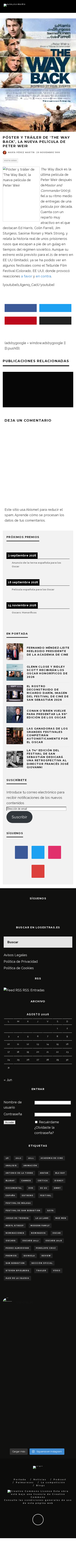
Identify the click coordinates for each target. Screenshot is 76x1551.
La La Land (42, 1218)
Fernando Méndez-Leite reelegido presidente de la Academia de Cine (48, 651)
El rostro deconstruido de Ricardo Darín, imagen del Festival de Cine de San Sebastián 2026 (48, 693)
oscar (57, 1233)
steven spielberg (17, 1271)
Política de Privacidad (21, 961)
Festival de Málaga (18, 1203)
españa (10, 1195)
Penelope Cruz (46, 1248)
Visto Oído (10, 160)
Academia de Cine (52, 1158)
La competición (53, 1482)
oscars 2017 (31, 1241)
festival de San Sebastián (23, 1211)
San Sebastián (15, 1263)
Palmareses (25, 1482)
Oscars (11, 1241)
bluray (10, 1181)
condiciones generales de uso (48, 1500)
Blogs (40, 1485)
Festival (45, 1195)
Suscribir (19, 817)
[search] (66, 942)
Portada (20, 1479)
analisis (11, 1166)
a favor (26, 276)
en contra (43, 276)
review (46, 1256)
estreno (27, 1195)
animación (30, 1166)
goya (50, 1211)
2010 (18, 1158)
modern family (40, 1226)
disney (59, 1181)
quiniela (29, 1256)
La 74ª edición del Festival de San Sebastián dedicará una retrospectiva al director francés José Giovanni (48, 759)
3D (7, 1158)
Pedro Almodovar (17, 1248)
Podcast (59, 1479)
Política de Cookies (19, 968)
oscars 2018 (54, 1241)
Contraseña (13, 1114)
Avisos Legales (15, 955)
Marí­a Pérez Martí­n (21, 152)
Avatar (44, 1173)
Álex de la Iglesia (17, 1278)
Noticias (39, 1479)
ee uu (43, 1188)
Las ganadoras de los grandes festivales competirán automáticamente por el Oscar (47, 735)
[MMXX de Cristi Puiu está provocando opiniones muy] (37, 1357)
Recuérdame (49, 1122)
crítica (43, 1181)
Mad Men (61, 1218)
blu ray (60, 1173)
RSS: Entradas (33, 990)
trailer (41, 1271)
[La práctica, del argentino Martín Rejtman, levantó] (14, 1357)
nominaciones (15, 1233)
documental (14, 1188)
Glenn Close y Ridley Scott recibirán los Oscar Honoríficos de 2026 (47, 672)
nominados (38, 1233)
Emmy (57, 1188)
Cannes (26, 1181)
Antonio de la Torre (19, 1173)
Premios (11, 1256)
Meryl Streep (15, 1226)
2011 (31, 1158)
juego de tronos (17, 1218)
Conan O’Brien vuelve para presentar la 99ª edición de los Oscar (47, 714)
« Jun (8, 1080)
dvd (31, 1188)
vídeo (57, 1271)
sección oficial (42, 1263)
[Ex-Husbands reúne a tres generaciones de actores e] (60, 1378)
